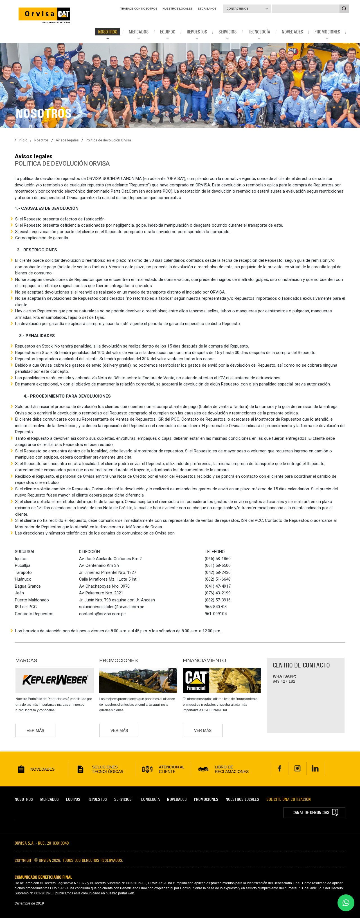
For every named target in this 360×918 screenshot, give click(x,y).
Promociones (206, 799)
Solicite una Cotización (288, 799)
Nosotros (41, 140)
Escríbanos (207, 8)
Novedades (177, 799)
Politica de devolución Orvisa (108, 140)
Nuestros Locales (178, 8)
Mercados (49, 799)
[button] (346, 902)
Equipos (73, 799)
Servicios (123, 799)
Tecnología (149, 799)
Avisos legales (67, 140)
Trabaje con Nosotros (139, 8)
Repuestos (97, 799)
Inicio (23, 140)
